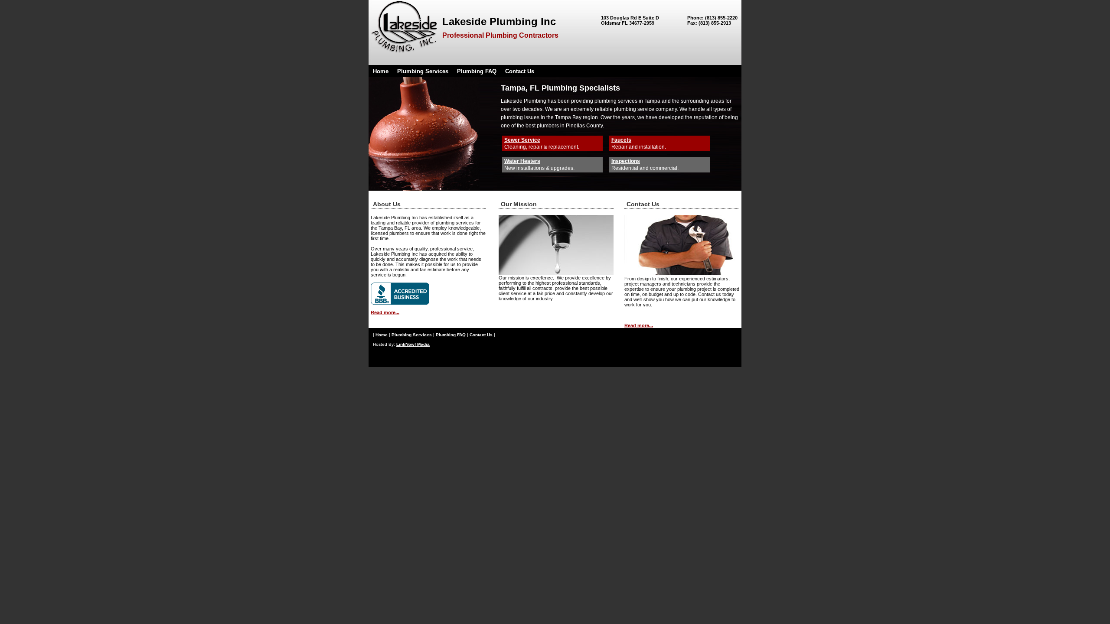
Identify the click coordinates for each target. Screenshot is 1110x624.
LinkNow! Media (413, 344)
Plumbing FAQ (476, 71)
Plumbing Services (422, 71)
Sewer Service (522, 140)
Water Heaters (522, 161)
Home (380, 71)
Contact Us (519, 71)
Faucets (621, 140)
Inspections (625, 161)
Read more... (385, 312)
